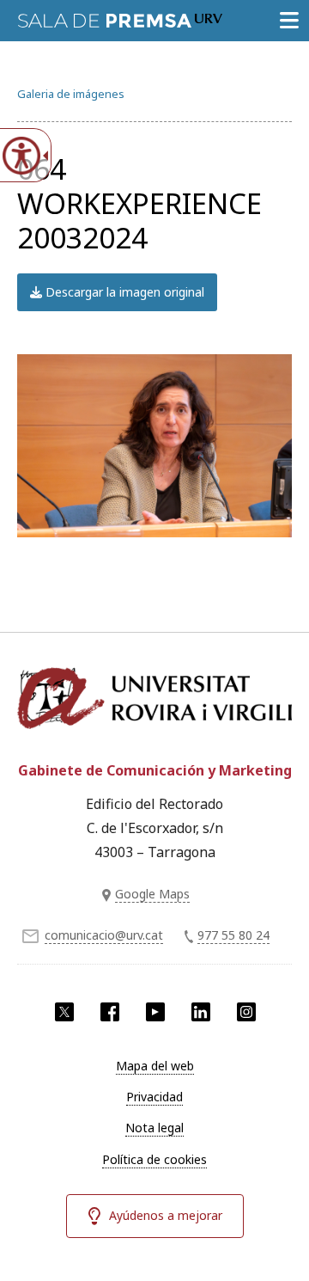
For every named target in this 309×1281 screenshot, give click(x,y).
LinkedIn (200, 1011)
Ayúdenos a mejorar (165, 1215)
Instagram (246, 1011)
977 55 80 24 (233, 935)
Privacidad (154, 1096)
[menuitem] (154, 1066)
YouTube (155, 1011)
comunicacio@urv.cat (104, 935)
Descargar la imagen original (123, 292)
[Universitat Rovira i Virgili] (154, 704)
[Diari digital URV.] (120, 17)
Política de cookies (154, 1159)
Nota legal (154, 1127)
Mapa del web (155, 1065)
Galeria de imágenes (70, 93)
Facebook (109, 1011)
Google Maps (152, 894)
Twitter (64, 1011)
